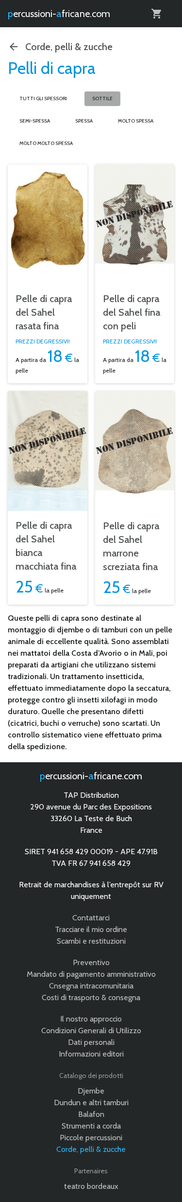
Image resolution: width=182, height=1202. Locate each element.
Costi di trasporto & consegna (91, 997)
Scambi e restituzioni (91, 941)
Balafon (91, 1114)
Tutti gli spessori (43, 98)
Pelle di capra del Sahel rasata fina (44, 312)
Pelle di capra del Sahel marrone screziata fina (131, 546)
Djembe (91, 1090)
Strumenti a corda (91, 1125)
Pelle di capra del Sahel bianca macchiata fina (46, 546)
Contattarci (91, 917)
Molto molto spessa (46, 143)
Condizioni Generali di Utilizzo (91, 1030)
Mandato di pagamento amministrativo (91, 974)
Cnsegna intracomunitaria (91, 985)
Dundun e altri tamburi (91, 1102)
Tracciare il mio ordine (91, 929)
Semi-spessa (34, 121)
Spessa (84, 121)
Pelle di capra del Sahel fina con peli (131, 312)
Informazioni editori (91, 1053)
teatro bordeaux (91, 1186)
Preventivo (91, 962)
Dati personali (91, 1042)
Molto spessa (135, 121)
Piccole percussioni (91, 1137)
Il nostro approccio (91, 1018)
